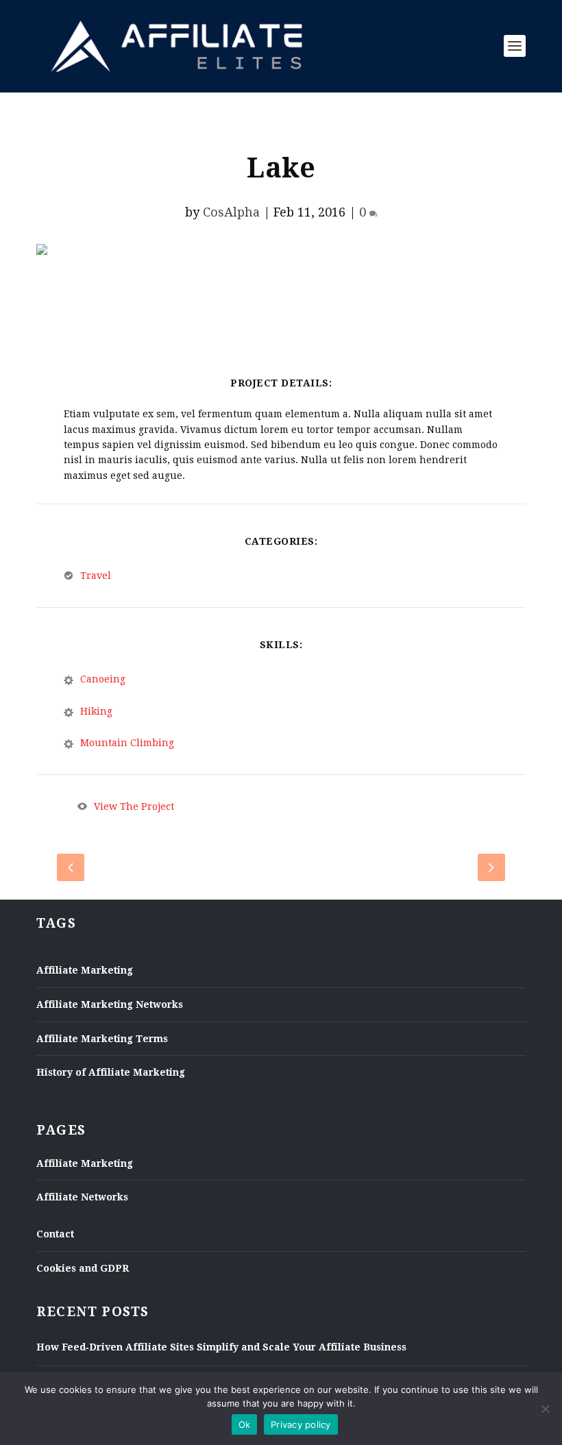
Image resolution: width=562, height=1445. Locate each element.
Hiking (96, 711)
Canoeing (102, 679)
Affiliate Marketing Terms (102, 1038)
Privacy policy (301, 1424)
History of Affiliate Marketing (110, 1072)
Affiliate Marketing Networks (109, 1004)
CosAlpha (231, 212)
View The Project (134, 806)
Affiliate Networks (82, 1196)
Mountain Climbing (127, 742)
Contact (55, 1233)
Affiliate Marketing (84, 970)
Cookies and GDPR (82, 1268)
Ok (245, 1424)
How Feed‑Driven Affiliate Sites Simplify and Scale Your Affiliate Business (221, 1347)
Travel (95, 575)
